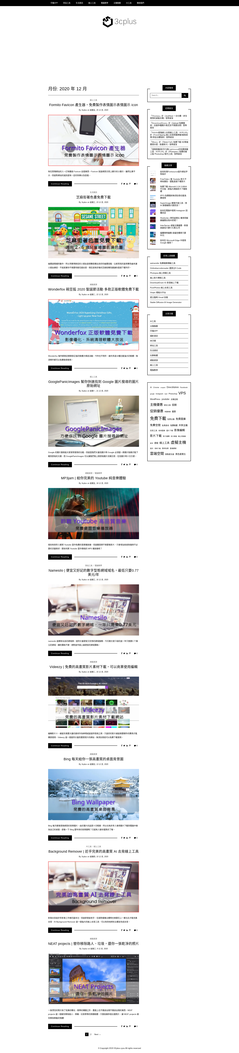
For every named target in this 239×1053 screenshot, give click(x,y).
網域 (156, 443)
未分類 (153, 341)
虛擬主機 (178, 442)
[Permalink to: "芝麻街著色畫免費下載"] (93, 232)
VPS (182, 393)
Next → (97, 1034)
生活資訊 (79, 3)
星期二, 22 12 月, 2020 (99, 294)
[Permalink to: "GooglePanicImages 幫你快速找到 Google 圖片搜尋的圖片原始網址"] (93, 421)
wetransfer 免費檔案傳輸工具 (162, 263)
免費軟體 (173, 425)
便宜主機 (167, 405)
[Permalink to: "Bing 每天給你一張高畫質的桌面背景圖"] (93, 794)
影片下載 (156, 435)
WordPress (155, 399)
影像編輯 (179, 430)
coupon (162, 387)
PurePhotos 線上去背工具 (161, 288)
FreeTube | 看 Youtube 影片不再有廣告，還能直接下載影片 (173, 180)
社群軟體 (154, 355)
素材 (151, 443)
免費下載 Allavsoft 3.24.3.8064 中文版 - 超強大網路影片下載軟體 (173, 188)
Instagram (159, 394)
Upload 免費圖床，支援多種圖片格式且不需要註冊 (167, 124)
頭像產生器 (169, 454)
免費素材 (165, 425)
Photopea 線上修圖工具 (160, 273)
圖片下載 (169, 430)
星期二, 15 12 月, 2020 (99, 672)
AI (151, 387)
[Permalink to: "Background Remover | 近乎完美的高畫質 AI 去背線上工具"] (93, 887)
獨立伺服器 (182, 436)
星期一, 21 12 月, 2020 (99, 391)
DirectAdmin (173, 387)
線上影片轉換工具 (158, 278)
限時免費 (165, 448)
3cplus (84, 110)
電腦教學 (104, 3)
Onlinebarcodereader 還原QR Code (165, 268)
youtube (165, 399)
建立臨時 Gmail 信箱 (159, 297)
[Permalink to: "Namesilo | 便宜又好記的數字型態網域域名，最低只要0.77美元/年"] (93, 610)
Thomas (156, 116)
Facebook (184, 387)
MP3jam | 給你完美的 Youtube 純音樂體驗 (93, 478)
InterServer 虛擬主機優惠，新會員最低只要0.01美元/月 (174, 226)
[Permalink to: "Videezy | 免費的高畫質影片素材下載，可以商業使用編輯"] (93, 702)
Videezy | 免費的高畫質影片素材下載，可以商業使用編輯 (94, 667)
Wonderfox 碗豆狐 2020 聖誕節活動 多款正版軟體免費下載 (93, 289)
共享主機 (183, 425)
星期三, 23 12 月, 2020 (99, 202)
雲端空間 (157, 453)
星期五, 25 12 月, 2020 (99, 110)
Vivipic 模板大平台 (158, 292)
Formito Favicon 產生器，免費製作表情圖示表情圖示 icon (93, 105)
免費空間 (155, 425)
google (152, 394)
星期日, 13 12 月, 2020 (99, 764)
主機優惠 (156, 404)
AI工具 (129, 3)
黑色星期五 (180, 454)
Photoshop (173, 394)
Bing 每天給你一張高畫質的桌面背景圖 (94, 759)
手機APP (54, 3)
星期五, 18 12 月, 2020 (99, 483)
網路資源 (93, 284)
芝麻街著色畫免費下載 (93, 197)
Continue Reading (60, 184)
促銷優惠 (156, 411)
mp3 (165, 394)
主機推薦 (117, 3)
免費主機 (171, 419)
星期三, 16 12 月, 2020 (99, 580)
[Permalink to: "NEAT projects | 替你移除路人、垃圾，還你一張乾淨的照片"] (93, 979)
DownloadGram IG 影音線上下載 (164, 283)
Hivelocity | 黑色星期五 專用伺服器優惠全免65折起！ (174, 219)
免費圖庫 (181, 419)
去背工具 (153, 431)
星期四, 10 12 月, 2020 (99, 857)
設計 (151, 448)
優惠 (174, 411)
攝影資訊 (154, 336)
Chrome (156, 387)
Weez (154, 142)
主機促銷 (174, 399)
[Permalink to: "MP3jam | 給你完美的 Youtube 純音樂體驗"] (93, 513)
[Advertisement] (119, 58)
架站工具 (66, 3)
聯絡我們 (140, 3)
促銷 (174, 405)
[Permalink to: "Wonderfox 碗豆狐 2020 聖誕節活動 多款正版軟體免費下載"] (93, 325)
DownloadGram (159, 123)
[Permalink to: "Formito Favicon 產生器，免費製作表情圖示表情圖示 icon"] (93, 140)
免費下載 (158, 418)
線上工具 (92, 3)
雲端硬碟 (173, 448)
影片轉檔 (174, 436)
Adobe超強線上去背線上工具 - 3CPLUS (169, 132)
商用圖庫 (162, 430)
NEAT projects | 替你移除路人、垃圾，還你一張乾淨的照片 (93, 944)
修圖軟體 (168, 411)
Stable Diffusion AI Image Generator (166, 302)
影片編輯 (166, 436)
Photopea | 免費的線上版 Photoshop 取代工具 (168, 152)
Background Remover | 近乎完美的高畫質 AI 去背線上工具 (93, 851)
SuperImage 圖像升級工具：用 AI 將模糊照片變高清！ (173, 204)
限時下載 (158, 448)
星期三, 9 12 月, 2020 (99, 949)
